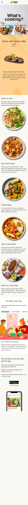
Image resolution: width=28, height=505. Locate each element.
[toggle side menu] (2, 2)
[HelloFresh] (14, 2)
